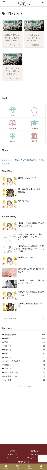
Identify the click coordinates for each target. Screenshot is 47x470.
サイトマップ (12, 458)
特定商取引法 (23, 462)
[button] (43, 318)
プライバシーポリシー (34, 458)
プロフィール (34, 454)
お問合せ (34, 451)
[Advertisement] (23, 412)
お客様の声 (12, 454)
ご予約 (12, 451)
